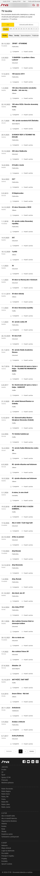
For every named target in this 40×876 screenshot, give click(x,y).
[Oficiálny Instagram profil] (37, 762)
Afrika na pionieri (18, 537)
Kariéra (3, 826)
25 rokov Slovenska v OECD (21, 207)
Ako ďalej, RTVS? (18, 607)
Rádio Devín (5, 794)
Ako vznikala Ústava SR (20, 651)
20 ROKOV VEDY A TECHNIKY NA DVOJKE (23, 136)
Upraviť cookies (6, 864)
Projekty (4, 859)
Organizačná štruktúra (9, 821)
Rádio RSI (4, 802)
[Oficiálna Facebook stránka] (24, 762)
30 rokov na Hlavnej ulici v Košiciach (24, 280)
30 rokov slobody (18, 294)
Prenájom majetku (7, 856)
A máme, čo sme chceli (20, 492)
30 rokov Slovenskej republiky (22, 308)
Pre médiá (4, 853)
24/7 (13, 179)
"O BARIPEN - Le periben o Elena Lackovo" (23, 59)
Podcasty (4, 780)
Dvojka (3, 769)
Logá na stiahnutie (7, 851)
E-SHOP (4, 843)
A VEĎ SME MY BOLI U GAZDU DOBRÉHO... (22, 508)
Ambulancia (16, 708)
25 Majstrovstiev (17, 193)
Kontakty (4, 861)
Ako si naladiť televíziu (9, 818)
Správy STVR (17, 1)
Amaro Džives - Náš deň (20, 694)
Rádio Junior (5, 807)
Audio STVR (6, 1)
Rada (3, 829)
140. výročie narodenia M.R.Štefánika (25, 121)
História (4, 824)
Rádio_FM (4, 797)
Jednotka (4, 767)
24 (2, 772)
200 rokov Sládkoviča (19, 151)
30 (13, 266)
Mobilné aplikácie (7, 783)
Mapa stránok (6, 848)
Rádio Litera (5, 804)
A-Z (8, 24)
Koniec (32, 751)
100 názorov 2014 (18, 74)
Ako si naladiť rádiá (8, 816)
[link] (27, 51)
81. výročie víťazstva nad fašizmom (24, 478)
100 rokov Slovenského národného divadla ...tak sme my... (24, 89)
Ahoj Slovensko (17, 565)
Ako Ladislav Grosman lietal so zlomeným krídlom (23, 622)
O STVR (4, 813)
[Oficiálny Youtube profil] (28, 762)
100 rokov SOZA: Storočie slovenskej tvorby (25, 105)
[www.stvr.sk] (5, 762)
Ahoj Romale (16, 551)
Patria (3, 799)
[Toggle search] (33, 5)
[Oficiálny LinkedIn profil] (33, 762)
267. (13, 238)
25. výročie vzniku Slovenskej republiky (22, 222)
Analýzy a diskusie (18, 722)
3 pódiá (14, 252)
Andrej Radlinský (18, 736)
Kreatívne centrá (7, 834)
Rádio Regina (6, 791)
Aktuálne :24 (16, 665)
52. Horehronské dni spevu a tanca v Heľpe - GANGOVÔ (24, 386)
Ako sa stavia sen (18, 637)
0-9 (11, 28)
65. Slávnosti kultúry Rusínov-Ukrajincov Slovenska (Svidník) (23, 419)
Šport (3, 775)
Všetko (5, 29)
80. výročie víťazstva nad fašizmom (24, 464)
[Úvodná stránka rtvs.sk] (4, 5)
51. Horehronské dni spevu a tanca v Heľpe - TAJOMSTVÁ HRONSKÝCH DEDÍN (24, 368)
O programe (14, 51)
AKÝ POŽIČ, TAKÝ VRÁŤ (20, 680)
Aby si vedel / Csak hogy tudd (22, 523)
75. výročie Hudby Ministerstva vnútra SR (25, 449)
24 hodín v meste (18, 165)
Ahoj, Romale (16, 579)
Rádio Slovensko (7, 789)
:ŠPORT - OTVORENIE (19, 43)
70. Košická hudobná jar (20, 434)
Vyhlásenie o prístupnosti (10, 837)
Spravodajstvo (26, 35)
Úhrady (3, 831)
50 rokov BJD (16, 336)
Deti (24, 1)
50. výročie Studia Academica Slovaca (22, 351)
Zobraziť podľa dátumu (26, 24)
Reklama (4, 845)
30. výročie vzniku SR (19, 322)
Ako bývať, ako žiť (18, 593)
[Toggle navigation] (38, 5)
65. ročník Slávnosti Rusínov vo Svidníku (23, 402)
